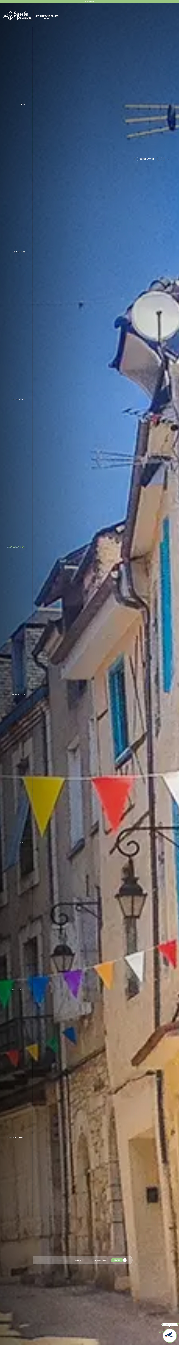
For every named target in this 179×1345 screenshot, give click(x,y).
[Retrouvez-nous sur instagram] (164, 159)
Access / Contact (17, 990)
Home (22, 104)
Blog (22, 842)
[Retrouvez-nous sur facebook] (160, 159)
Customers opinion (16, 1137)
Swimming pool (17, 695)
